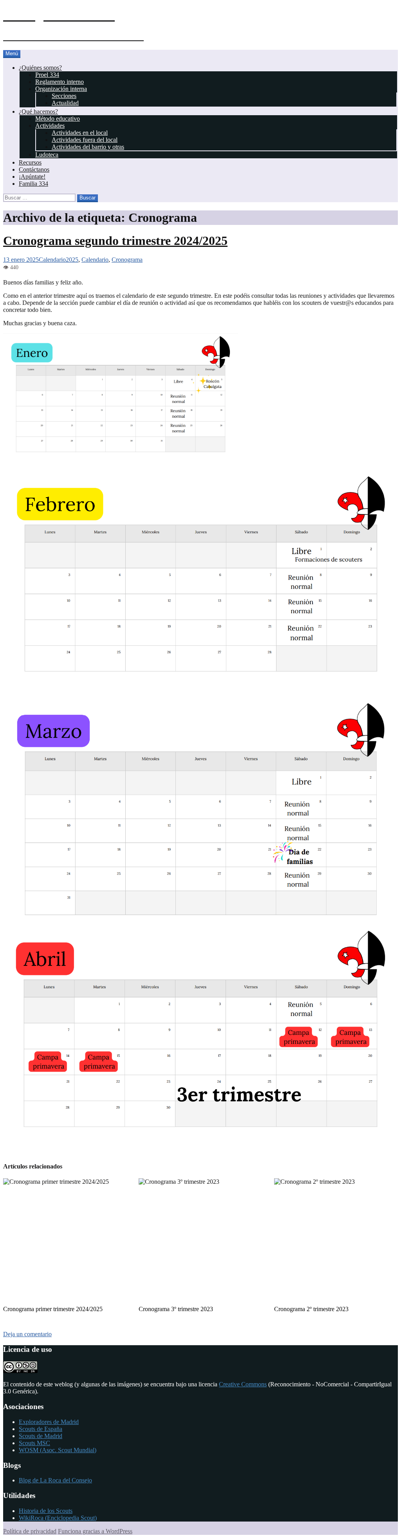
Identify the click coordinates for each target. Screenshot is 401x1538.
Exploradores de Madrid (49, 1421)
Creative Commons (243, 1384)
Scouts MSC (34, 1443)
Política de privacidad (29, 1531)
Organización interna (61, 88)
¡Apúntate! (32, 176)
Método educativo (57, 118)
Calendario (52, 259)
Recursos (30, 162)
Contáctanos (34, 169)
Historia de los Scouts (45, 1510)
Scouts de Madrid (40, 1436)
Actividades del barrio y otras (88, 146)
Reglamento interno (59, 81)
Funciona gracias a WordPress (95, 1531)
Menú (11, 53)
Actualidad (65, 103)
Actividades (50, 125)
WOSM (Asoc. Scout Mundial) (57, 1450)
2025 (72, 259)
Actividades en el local (80, 132)
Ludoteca (46, 154)
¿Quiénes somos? (40, 67)
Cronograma (127, 259)
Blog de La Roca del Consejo (55, 1480)
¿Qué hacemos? (38, 111)
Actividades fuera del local (84, 139)
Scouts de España (40, 1429)
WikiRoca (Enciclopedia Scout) (58, 1517)
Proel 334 (47, 74)
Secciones (64, 95)
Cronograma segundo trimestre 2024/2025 (115, 241)
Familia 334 (33, 183)
